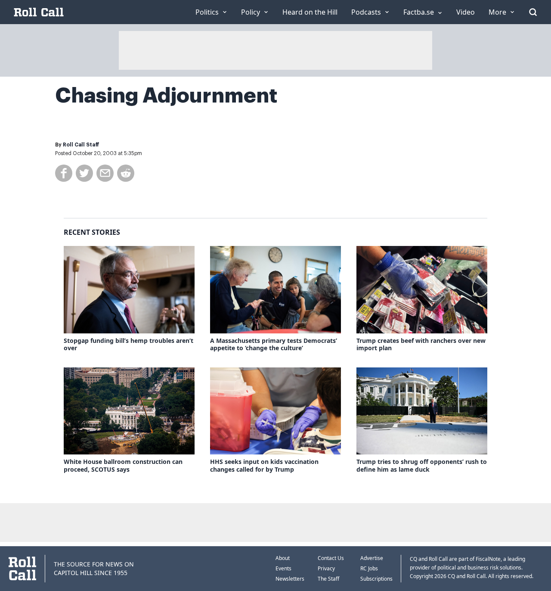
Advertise (371, 558)
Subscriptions (376, 578)
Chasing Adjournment (166, 95)
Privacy (326, 568)
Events (283, 568)
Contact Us (331, 558)
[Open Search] (533, 12)
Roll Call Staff (81, 144)
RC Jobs (369, 568)
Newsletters (290, 578)
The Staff (328, 578)
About (283, 558)
